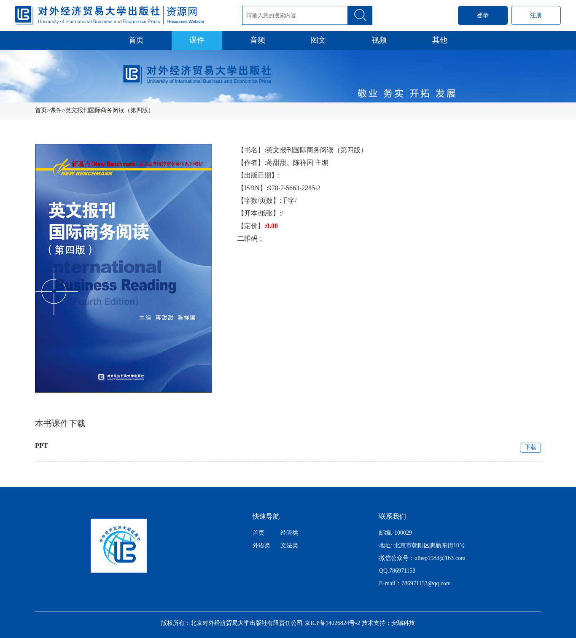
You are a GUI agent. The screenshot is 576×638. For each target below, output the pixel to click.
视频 (379, 40)
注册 (536, 15)
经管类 (289, 533)
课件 (197, 40)
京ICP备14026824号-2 (332, 623)
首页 (136, 40)
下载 (530, 447)
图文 (318, 40)
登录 (483, 15)
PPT (41, 445)
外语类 (261, 545)
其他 (439, 40)
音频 (257, 40)
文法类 (289, 545)
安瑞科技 (403, 623)
